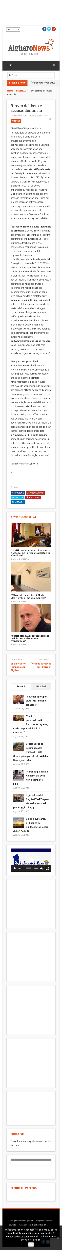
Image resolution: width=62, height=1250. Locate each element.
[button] (31, 860)
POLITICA (21, 91)
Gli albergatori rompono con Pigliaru (18, 667)
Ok (31, 1244)
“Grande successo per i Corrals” (41, 665)
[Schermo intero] (47, 868)
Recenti (21, 686)
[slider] (28, 868)
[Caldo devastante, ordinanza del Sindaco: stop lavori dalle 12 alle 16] (18, 822)
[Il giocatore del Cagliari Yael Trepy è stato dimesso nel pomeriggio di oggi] (18, 797)
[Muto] (41, 868)
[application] (31, 860)
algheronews (43, 115)
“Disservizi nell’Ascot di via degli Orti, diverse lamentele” (28, 596)
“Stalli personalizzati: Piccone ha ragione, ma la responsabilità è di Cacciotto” (31, 553)
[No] (58, 1238)
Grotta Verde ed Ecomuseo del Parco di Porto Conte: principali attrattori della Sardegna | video (30, 752)
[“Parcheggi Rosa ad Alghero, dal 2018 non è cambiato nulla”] (18, 775)
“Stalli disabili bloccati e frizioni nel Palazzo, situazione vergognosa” (31, 638)
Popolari (41, 686)
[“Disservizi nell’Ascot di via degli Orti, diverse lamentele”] (31, 576)
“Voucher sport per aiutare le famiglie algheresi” (36, 700)
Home (10, 91)
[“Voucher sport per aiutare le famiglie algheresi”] (18, 699)
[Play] (15, 868)
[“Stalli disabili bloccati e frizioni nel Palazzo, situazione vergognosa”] (31, 618)
